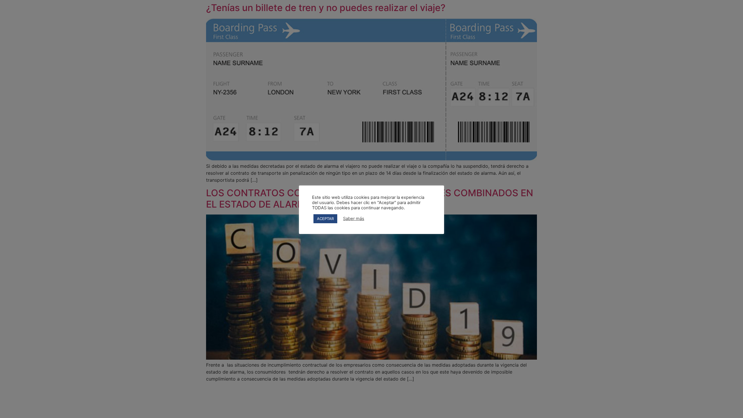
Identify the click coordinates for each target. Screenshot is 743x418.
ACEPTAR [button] (325, 218)
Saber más (353, 218)
